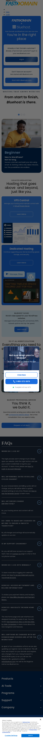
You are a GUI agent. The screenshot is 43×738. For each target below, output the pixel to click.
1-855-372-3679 (23, 381)
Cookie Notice (6, 732)
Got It (30, 736)
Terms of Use (26, 722)
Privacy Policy (33, 730)
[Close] (40, 719)
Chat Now (21, 375)
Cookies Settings (11, 736)
